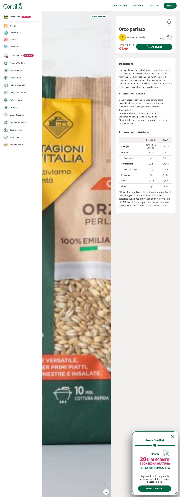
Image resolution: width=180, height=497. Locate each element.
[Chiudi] (155, 436)
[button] (126, 47)
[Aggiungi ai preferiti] (169, 22)
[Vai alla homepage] (12, 6)
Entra (170, 5)
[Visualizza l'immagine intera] (106, 492)
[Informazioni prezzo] (133, 45)
